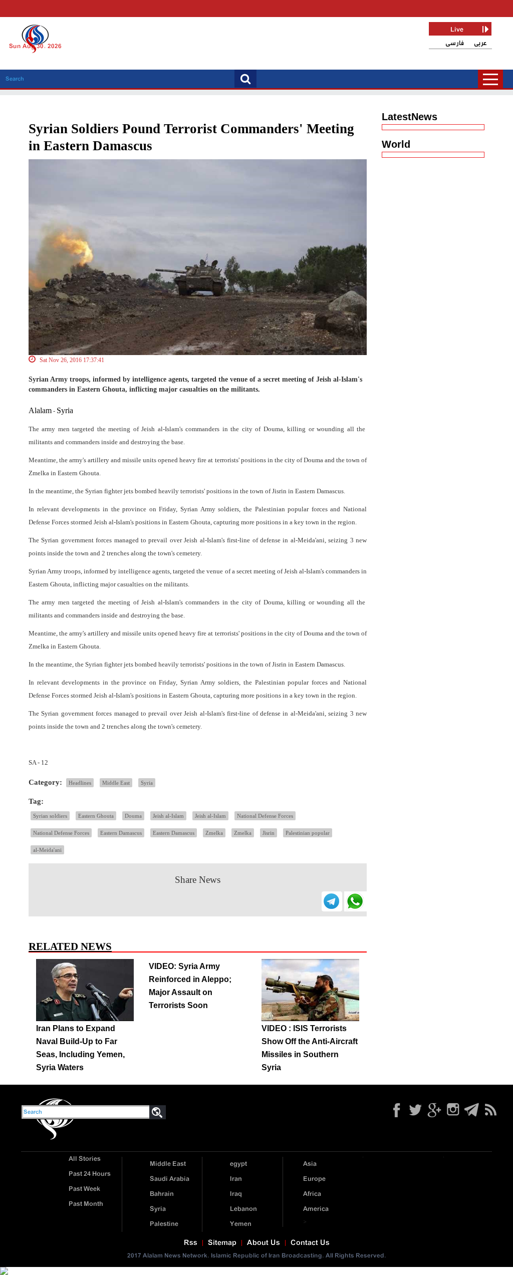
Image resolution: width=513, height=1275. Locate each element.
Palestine (164, 1224)
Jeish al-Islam (168, 816)
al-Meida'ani (47, 850)
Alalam (40, 410)
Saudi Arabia (169, 1179)
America (316, 1209)
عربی (480, 43)
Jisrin (269, 833)
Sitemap (222, 1243)
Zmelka (214, 833)
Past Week (84, 1189)
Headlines (80, 783)
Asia (310, 1164)
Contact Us (310, 1243)
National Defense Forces (265, 816)
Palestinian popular (308, 833)
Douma (133, 816)
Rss (190, 1243)
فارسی (454, 43)
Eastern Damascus (121, 833)
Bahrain (162, 1194)
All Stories (85, 1159)
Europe (314, 1179)
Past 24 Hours (90, 1174)
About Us (263, 1243)
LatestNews (409, 116)
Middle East (116, 783)
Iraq (236, 1194)
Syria (65, 410)
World (396, 144)
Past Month (86, 1204)
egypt (238, 1164)
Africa (312, 1194)
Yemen (240, 1224)
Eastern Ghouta (96, 816)
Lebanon (243, 1209)
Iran (236, 1179)
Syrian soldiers (50, 816)
